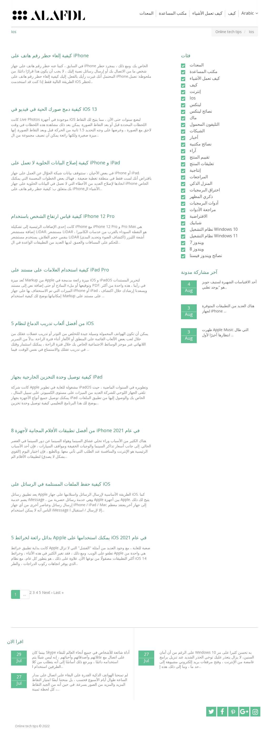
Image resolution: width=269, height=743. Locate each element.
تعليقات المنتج (202, 163)
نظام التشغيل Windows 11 (214, 236)
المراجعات (199, 177)
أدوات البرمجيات (204, 203)
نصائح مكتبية (200, 144)
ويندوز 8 (197, 249)
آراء (193, 150)
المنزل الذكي (201, 183)
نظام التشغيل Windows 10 (214, 229)
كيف (232, 13)
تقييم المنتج (199, 157)
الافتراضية (198, 216)
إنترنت (195, 91)
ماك (193, 118)
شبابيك (195, 223)
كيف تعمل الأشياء (207, 13)
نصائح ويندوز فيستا (206, 255)
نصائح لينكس (201, 111)
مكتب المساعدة (173, 13)
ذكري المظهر (201, 196)
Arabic (247, 13)
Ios (193, 98)
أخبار (194, 137)
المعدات (146, 13)
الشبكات (197, 131)
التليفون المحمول (204, 124)
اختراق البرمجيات (205, 190)
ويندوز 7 (197, 242)
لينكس (195, 104)
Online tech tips (26, 726)
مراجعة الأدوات (203, 209)
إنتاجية (195, 170)
